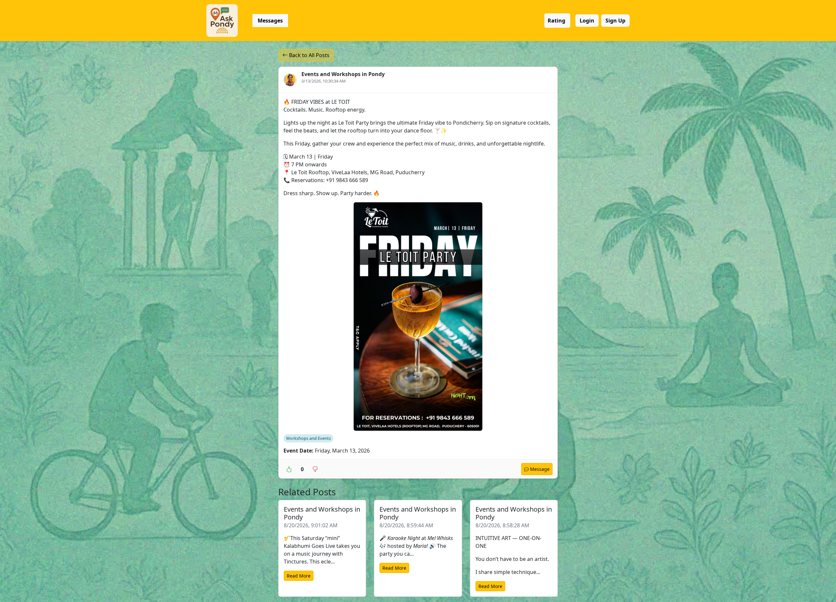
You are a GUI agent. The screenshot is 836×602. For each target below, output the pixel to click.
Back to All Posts (309, 55)
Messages (270, 20)
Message (539, 469)
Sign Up (615, 20)
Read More (299, 576)
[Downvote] (315, 469)
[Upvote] (289, 469)
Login (587, 20)
